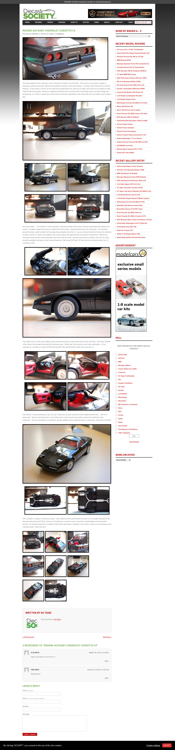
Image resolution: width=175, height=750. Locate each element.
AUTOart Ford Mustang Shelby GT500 (130, 170)
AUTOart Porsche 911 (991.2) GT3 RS (130, 56)
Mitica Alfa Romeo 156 (125, 106)
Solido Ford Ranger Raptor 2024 (128, 234)
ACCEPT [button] (167, 745)
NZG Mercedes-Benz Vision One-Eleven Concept (134, 219)
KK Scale (121, 386)
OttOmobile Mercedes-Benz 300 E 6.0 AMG (132, 120)
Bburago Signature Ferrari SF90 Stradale (131, 177)
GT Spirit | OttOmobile (126, 376)
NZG (120, 411)
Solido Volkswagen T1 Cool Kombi (129, 138)
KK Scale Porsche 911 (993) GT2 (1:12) (130, 85)
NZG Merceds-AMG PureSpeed (128, 117)
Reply (107, 661)
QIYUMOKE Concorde (125, 145)
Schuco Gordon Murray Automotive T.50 (131, 135)
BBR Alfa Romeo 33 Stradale (127, 173)
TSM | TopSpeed (124, 433)
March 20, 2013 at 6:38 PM (99, 653)
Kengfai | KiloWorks (125, 383)
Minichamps (122, 397)
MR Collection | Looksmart (127, 404)
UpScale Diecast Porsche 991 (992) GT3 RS (132, 142)
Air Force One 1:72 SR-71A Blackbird (130, 49)
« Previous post (28, 637)
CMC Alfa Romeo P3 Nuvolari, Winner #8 (131, 180)
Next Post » (107, 637)
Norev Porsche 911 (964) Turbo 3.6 (129, 212)
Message (26, 714)
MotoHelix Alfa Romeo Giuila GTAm (130, 205)
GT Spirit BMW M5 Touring (126, 74)
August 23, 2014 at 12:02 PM (98, 670)
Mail (33, 698)
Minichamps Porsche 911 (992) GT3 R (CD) (132, 103)
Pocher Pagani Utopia (124, 124)
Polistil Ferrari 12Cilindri (125, 128)
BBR (120, 362)
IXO (119, 379)
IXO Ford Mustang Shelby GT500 (128, 81)
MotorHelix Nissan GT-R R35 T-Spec (130, 209)
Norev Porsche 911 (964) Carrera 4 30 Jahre (132, 113)
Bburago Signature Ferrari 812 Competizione (133, 64)
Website (26, 706)
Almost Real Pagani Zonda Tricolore (130, 166)
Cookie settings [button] (153, 745)
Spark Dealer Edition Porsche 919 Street (131, 237)
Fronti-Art (121, 372)
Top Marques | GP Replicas (128, 429)
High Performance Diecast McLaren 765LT (132, 78)
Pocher (120, 415)
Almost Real (122, 354)
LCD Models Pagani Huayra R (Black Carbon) (133, 198)
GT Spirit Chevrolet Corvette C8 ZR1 (130, 187)
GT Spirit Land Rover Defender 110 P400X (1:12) (134, 191)
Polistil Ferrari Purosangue (126, 131)
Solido (120, 418)
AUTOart (121, 358)
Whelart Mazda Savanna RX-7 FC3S (129, 149)
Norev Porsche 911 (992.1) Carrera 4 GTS (131, 216)
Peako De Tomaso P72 (125, 230)
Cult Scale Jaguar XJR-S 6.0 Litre (128, 184)
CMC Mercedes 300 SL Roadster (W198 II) (131, 71)
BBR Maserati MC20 (124, 60)
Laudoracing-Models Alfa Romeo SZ (130, 92)
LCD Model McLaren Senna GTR (128, 195)
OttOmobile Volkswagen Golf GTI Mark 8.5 (132, 223)
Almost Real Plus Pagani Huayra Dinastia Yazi (133, 53)
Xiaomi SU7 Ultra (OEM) (125, 152)
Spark (120, 422)
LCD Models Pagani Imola (126, 99)
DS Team (49, 34)
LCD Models (122, 394)
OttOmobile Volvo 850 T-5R (126, 227)
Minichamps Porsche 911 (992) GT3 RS (131, 202)
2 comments (59, 34)
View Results (134, 442)
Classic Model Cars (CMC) (127, 369)
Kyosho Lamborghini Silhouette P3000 (131, 88)
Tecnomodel (122, 426)
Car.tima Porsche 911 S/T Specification (130, 67)
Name (28, 690)
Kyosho (121, 390)
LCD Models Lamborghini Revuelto (129, 96)
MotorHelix (122, 401)
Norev (120, 408)
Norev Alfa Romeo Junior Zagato (129, 110)
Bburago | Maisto (124, 365)
